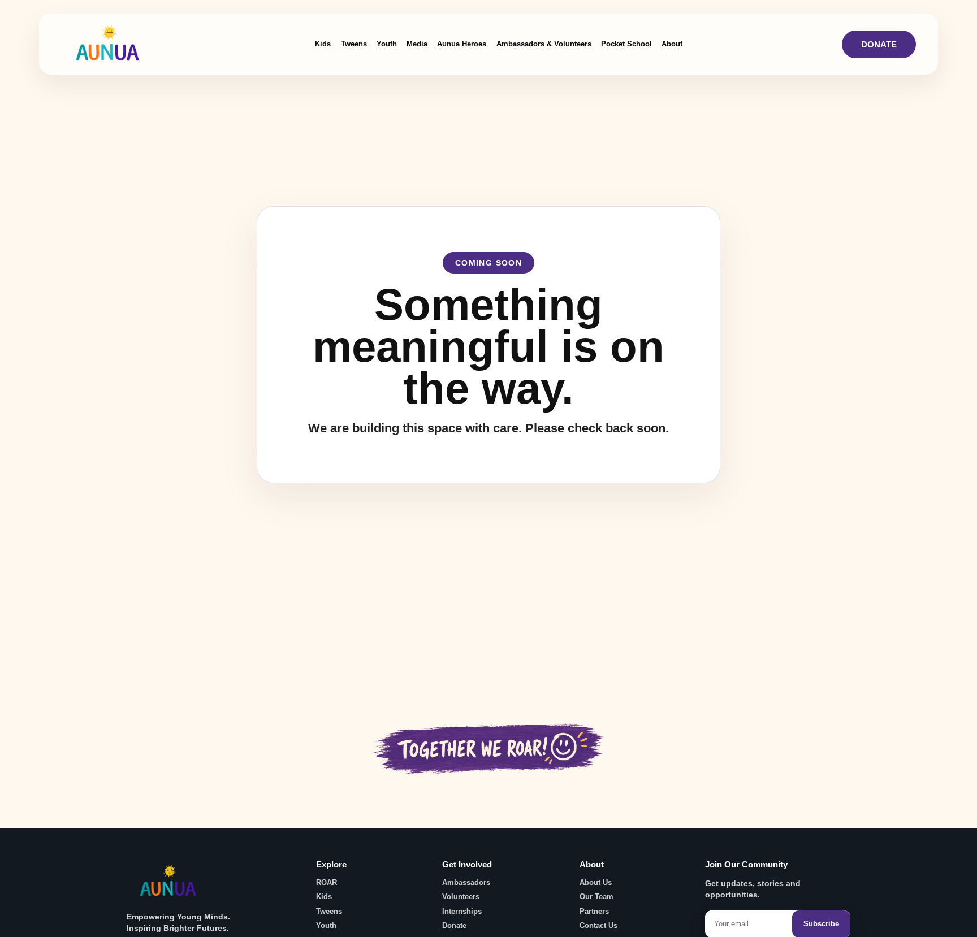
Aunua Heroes (461, 43)
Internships (462, 911)
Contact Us (598, 925)
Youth (387, 43)
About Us (596, 882)
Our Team (596, 896)
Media (417, 43)
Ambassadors (466, 882)
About (672, 43)
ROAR (326, 882)
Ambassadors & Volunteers (543, 43)
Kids (323, 43)
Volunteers (460, 896)
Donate (879, 44)
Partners (594, 911)
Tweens (354, 43)
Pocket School (626, 43)
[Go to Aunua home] (169, 885)
